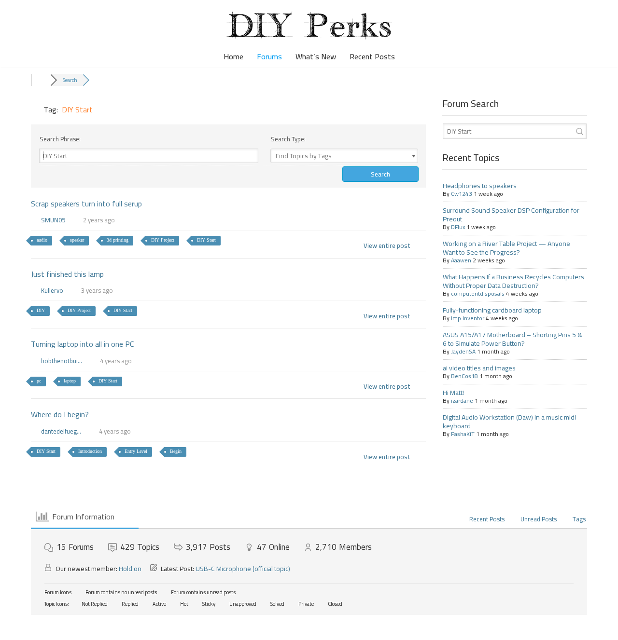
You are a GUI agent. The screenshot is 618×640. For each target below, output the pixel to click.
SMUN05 (53, 220)
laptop (70, 380)
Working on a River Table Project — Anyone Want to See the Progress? (506, 248)
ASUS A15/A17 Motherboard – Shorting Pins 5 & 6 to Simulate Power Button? (512, 339)
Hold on (130, 568)
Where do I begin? (60, 414)
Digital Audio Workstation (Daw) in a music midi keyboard (509, 421)
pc (39, 380)
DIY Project (162, 240)
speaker (77, 240)
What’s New (315, 56)
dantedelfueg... (61, 431)
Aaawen (461, 260)
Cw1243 (461, 193)
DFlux (458, 226)
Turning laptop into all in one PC (82, 344)
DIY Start (206, 240)
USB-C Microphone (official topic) (243, 568)
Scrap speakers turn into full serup (86, 203)
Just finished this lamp (67, 274)
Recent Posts (372, 56)
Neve (15, 627)
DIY (41, 310)
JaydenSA (463, 351)
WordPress (88, 627)
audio (42, 240)
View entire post (387, 245)
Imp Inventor (467, 318)
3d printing (117, 240)
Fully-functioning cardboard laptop (492, 310)
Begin (176, 451)
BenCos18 (464, 375)
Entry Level (136, 451)
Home (233, 56)
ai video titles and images (479, 368)
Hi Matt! (453, 392)
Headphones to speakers (480, 185)
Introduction (90, 451)
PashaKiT (463, 433)
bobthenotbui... (61, 361)
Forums (269, 56)
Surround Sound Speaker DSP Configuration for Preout (511, 214)
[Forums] (40, 80)
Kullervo (52, 290)
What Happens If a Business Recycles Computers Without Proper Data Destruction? (513, 281)
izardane (462, 400)
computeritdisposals (478, 293)
